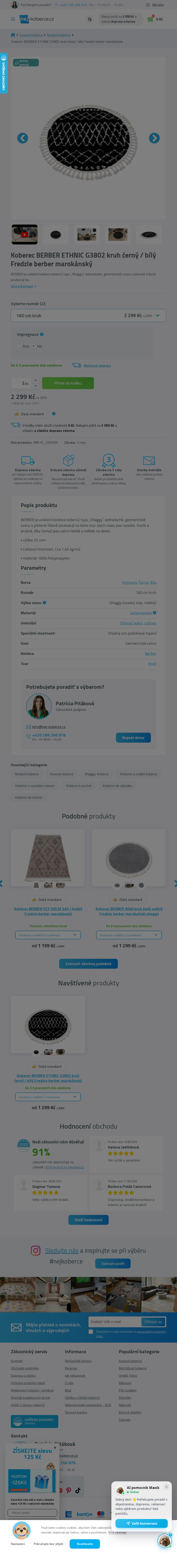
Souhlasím (85, 1544)
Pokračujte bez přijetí (48, 1544)
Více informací (117, 1532)
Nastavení (18, 1544)
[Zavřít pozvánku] (166, 1487)
